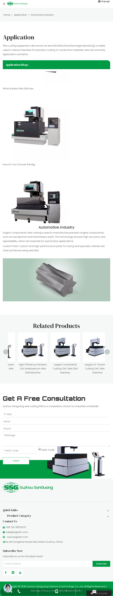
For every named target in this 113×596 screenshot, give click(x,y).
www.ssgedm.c (15, 537)
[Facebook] (6, 573)
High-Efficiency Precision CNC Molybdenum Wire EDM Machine (24, 368)
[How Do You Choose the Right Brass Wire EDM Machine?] (36, 157)
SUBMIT (16, 460)
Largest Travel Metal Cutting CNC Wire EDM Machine (56, 368)
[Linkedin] (13, 573)
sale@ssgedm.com (17, 532)
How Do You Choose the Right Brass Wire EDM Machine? (19, 161)
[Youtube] (20, 573)
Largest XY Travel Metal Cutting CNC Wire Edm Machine (89, 368)
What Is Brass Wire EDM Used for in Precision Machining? (19, 85)
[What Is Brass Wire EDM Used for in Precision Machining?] (36, 81)
